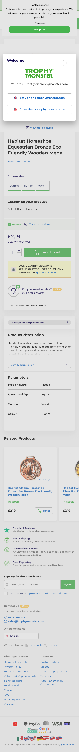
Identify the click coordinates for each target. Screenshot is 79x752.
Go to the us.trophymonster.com (42, 109)
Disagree (40, 23)
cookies (31, 9)
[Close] (66, 63)
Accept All (39, 29)
